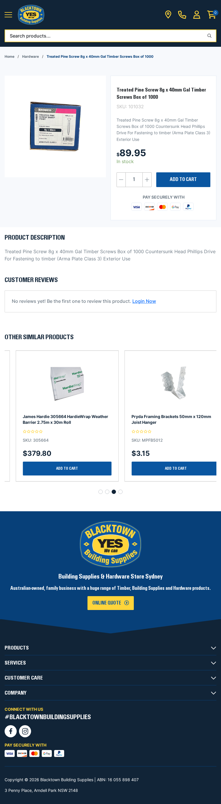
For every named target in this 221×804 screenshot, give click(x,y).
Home (9, 56)
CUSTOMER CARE (24, 678)
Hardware (30, 56)
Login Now (144, 301)
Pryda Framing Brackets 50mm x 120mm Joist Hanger (160, 419)
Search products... (30, 36)
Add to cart (183, 179)
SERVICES (15, 663)
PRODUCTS (17, 648)
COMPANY (15, 693)
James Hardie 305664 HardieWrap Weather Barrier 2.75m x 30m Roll (54, 419)
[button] (8, 15)
